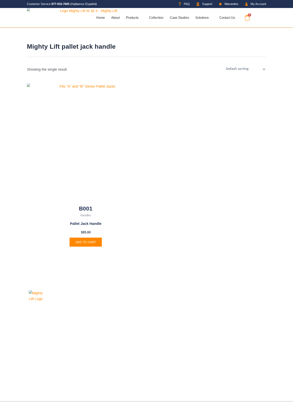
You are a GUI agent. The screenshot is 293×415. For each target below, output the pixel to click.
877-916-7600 (60, 4)
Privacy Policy (90, 408)
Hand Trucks (169, 327)
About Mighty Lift (129, 299)
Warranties (125, 356)
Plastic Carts (169, 356)
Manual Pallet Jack (174, 299)
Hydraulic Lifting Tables (177, 313)
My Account (125, 363)
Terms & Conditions (131, 371)
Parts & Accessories (175, 371)
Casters (165, 349)
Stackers (166, 320)
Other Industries (129, 327)
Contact (122, 335)
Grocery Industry (129, 320)
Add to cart (86, 242)
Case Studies (127, 306)
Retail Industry (127, 313)
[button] (258, 17)
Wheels (165, 335)
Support (122, 349)
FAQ (120, 342)
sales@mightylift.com (52, 365)
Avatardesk (255, 408)
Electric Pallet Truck (175, 306)
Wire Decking (170, 342)
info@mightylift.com (50, 376)
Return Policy (127, 378)
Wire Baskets (170, 363)
